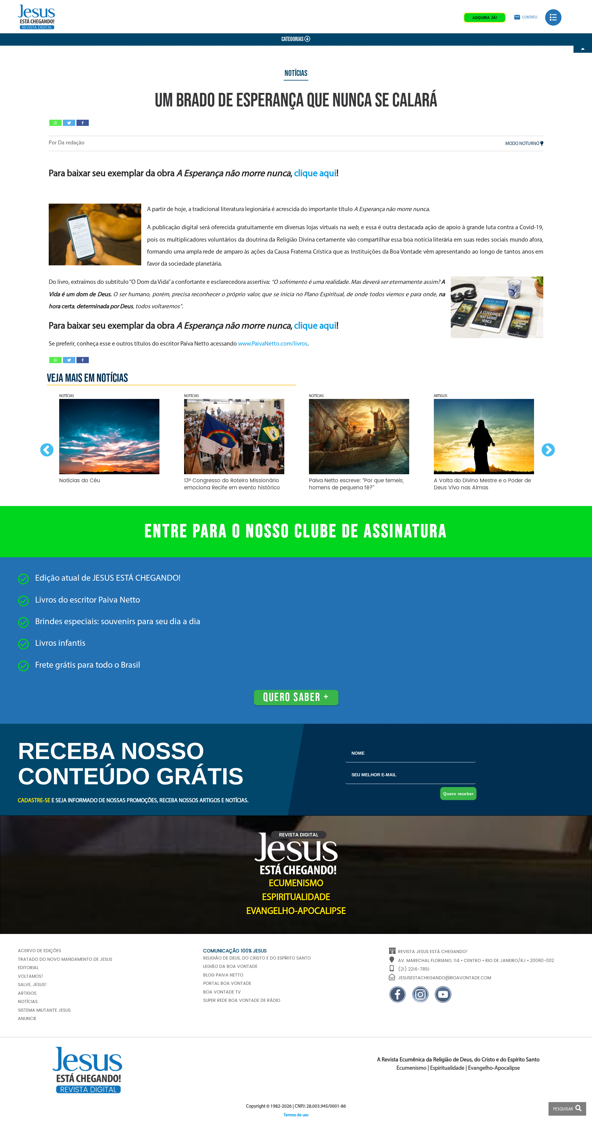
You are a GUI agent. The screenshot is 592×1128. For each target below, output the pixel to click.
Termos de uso (296, 1115)
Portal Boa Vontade (227, 983)
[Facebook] (82, 123)
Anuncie (27, 1018)
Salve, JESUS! (32, 984)
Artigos (27, 993)
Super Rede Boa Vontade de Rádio (241, 1000)
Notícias (296, 73)
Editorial (28, 967)
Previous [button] (45, 449)
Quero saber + (296, 697)
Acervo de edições (39, 951)
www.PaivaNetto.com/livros (272, 344)
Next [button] (547, 449)
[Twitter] (69, 123)
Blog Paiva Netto (223, 975)
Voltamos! (30, 976)
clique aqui (315, 174)
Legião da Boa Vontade (230, 966)
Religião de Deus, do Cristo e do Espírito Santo (257, 958)
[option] (109, 444)
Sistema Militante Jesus (44, 1010)
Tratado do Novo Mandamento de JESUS (65, 959)
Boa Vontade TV (222, 992)
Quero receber (458, 793)
